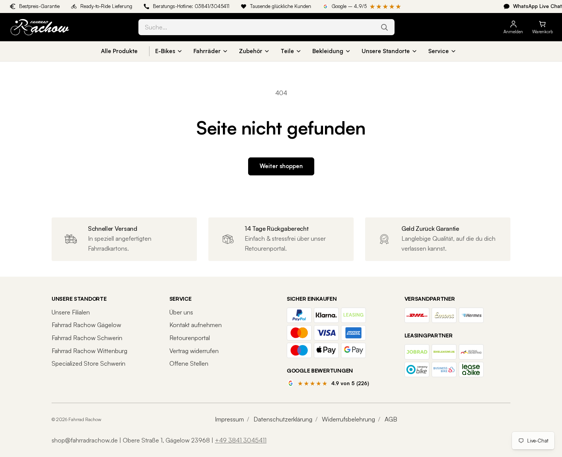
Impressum (229, 419)
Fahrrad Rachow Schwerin (87, 338)
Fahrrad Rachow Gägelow (86, 325)
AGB (391, 419)
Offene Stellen (188, 363)
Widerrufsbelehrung (348, 419)
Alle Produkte (119, 51)
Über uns (181, 312)
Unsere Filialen (71, 312)
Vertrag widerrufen (194, 351)
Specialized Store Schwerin (88, 363)
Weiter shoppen (281, 166)
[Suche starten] (384, 27)
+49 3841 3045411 (240, 440)
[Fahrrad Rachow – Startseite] (67, 27)
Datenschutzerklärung (282, 419)
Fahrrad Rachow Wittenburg (89, 351)
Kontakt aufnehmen (195, 325)
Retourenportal (189, 338)
